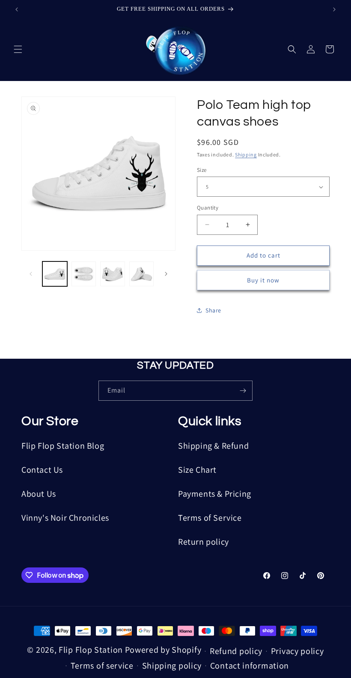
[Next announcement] (334, 9)
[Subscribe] (242, 391)
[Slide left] (30, 273)
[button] (18, 49)
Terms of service (102, 665)
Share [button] (213, 310)
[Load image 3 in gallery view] (112, 273)
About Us (38, 493)
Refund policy (236, 651)
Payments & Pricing (214, 493)
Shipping (246, 154)
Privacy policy (297, 651)
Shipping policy (172, 665)
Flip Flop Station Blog (62, 445)
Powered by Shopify (163, 649)
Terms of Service (210, 517)
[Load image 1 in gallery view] (54, 273)
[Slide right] (166, 273)
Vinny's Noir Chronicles (65, 517)
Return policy (203, 541)
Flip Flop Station (92, 649)
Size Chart (197, 469)
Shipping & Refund (213, 445)
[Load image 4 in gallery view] (141, 273)
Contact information (249, 665)
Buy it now (263, 280)
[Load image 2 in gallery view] (83, 273)
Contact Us (42, 469)
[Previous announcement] (16, 9)
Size (202, 170)
